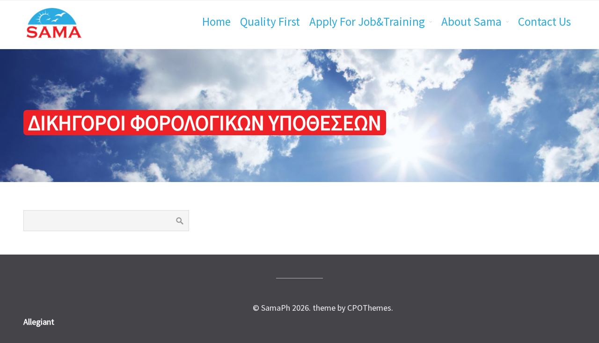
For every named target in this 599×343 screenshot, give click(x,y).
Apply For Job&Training (367, 21)
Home (216, 21)
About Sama (471, 21)
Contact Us (544, 21)
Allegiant (38, 321)
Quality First (270, 21)
